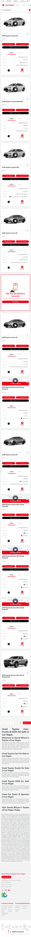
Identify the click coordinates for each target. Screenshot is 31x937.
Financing (18, 903)
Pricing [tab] (19, 52)
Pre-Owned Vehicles (4, 908)
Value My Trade (17, 910)
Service (10, 903)
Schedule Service (10, 906)
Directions (24, 908)
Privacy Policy (6, 926)
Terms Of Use (10, 927)
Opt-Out (30, 926)
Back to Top (27, 723)
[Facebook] (2, 890)
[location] (27, 1)
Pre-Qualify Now (15, 301)
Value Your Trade (23, 44)
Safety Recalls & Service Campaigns (25, 926)
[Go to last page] (20, 723)
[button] (27, 33)
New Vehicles (4, 906)
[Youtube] (8, 890)
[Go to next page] (17, 723)
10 (14, 723)
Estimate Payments (8, 44)
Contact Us (7, 877)
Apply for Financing (17, 906)
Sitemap (13, 926)
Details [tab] (11, 52)
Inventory (4, 903)
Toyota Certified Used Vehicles (4, 913)
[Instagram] (5, 890)
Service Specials (10, 910)
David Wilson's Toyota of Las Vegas (3, 926)
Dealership (26, 903)
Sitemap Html (17, 926)
